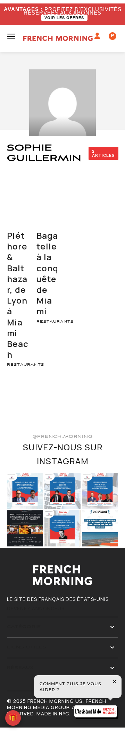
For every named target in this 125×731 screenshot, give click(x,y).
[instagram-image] (25, 491)
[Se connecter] (97, 36)
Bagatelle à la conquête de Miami (47, 273)
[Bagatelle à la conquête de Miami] (47, 213)
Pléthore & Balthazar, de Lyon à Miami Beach (17, 295)
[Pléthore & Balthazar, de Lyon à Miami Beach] (18, 213)
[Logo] (58, 38)
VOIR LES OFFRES (64, 18)
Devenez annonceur (36, 608)
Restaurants (25, 365)
